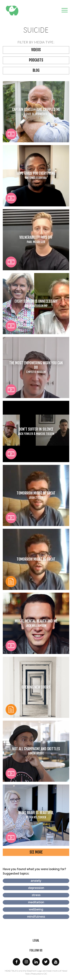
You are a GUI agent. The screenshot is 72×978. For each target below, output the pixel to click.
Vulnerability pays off (36, 239)
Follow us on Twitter (45, 961)
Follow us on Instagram (26, 961)
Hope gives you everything (36, 175)
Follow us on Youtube (55, 961)
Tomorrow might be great (36, 495)
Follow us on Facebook (16, 961)
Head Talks (13, 10)
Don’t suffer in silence (36, 431)
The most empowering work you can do (36, 367)
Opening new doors (36, 687)
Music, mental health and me (36, 623)
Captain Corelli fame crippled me (36, 111)
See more (36, 852)
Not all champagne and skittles (36, 751)
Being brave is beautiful (36, 814)
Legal (36, 940)
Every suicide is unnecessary (36, 303)
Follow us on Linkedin (36, 961)
